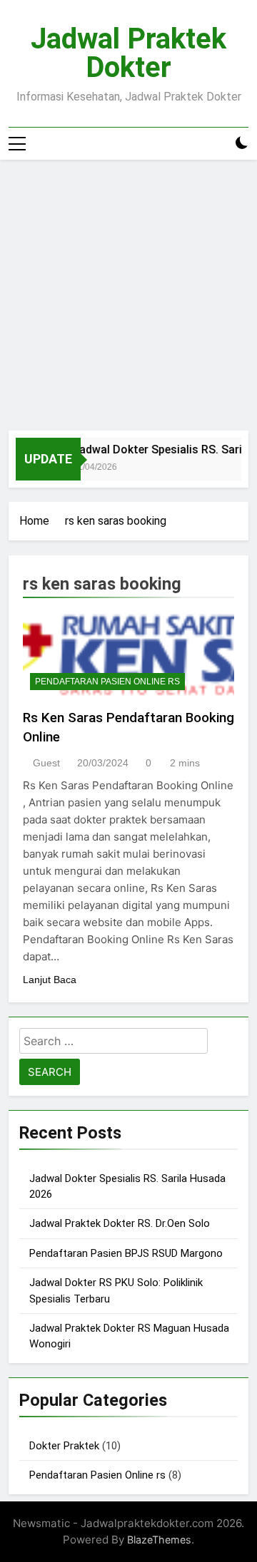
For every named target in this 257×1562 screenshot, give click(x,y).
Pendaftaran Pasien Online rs (107, 682)
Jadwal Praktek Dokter (128, 53)
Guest (46, 763)
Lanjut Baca (49, 979)
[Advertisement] (128, 295)
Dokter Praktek (64, 1445)
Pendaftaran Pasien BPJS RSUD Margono (126, 1253)
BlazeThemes (159, 1539)
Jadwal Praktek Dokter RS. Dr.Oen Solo (119, 1223)
